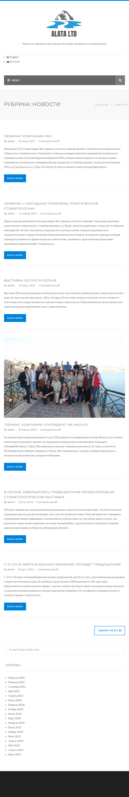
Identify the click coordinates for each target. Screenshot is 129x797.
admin (11, 141)
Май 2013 (14, 745)
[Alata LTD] (64, 23)
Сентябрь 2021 (17, 686)
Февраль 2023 (16, 677)
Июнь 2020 (15, 700)
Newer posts (108, 630)
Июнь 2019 (15, 713)
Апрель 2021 (15, 695)
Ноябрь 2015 (15, 731)
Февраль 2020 (16, 704)
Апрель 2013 (15, 749)
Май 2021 (14, 691)
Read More (15, 178)
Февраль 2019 (16, 722)
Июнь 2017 (15, 727)
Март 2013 (14, 754)
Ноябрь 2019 (15, 709)
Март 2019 (14, 718)
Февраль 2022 (16, 682)
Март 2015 (14, 736)
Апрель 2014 (15, 740)
